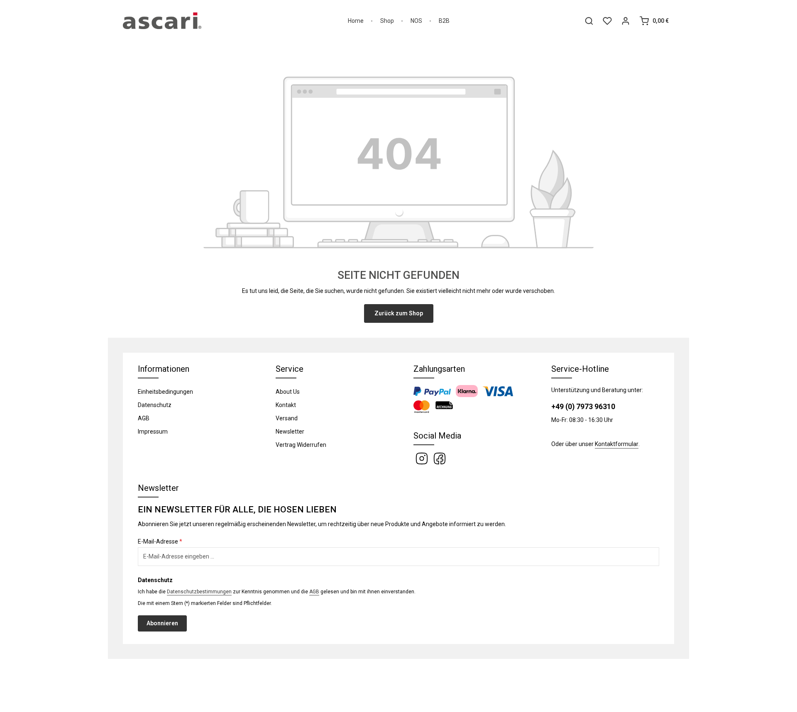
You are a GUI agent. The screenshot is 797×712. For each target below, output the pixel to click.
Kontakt (286, 405)
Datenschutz (154, 405)
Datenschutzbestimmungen (199, 592)
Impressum (153, 431)
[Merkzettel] (607, 20)
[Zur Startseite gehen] (162, 20)
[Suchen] (589, 20)
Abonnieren (162, 623)
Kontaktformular (616, 444)
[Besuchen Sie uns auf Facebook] (439, 458)
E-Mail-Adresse (160, 541)
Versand (287, 418)
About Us (288, 391)
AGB (143, 418)
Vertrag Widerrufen (301, 444)
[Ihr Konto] (625, 20)
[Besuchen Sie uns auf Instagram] (422, 458)
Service (289, 369)
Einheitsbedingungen (165, 391)
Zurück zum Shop (398, 313)
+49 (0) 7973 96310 (583, 406)
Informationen (163, 369)
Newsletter (290, 431)
